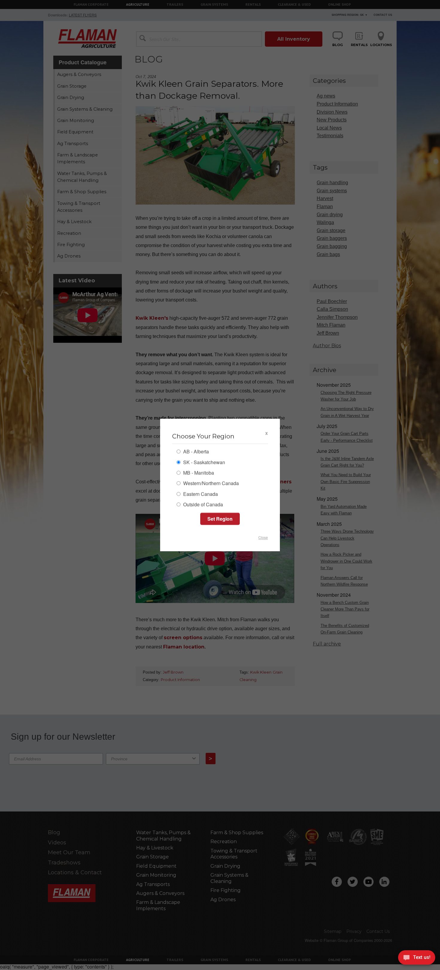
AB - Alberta (195, 452)
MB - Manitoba (198, 473)
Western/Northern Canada (210, 484)
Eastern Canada (200, 494)
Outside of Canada (202, 505)
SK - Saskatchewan (203, 462)
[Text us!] (416, 958)
